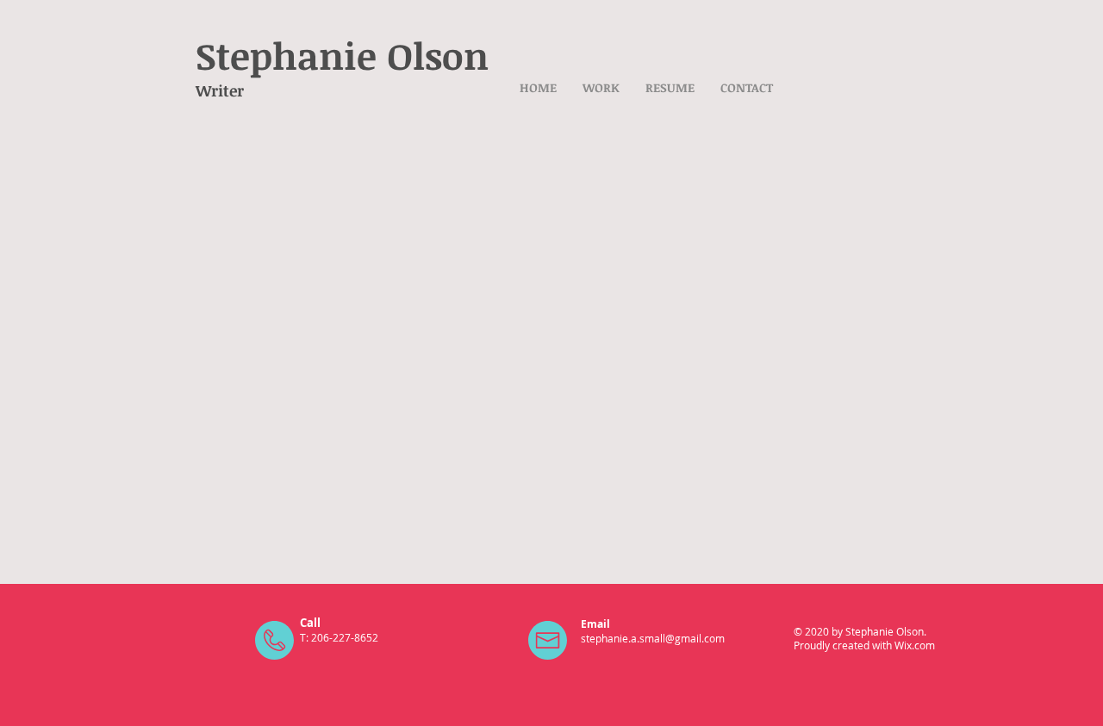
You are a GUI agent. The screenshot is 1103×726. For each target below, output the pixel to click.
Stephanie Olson (342, 55)
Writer (220, 90)
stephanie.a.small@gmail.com (653, 638)
